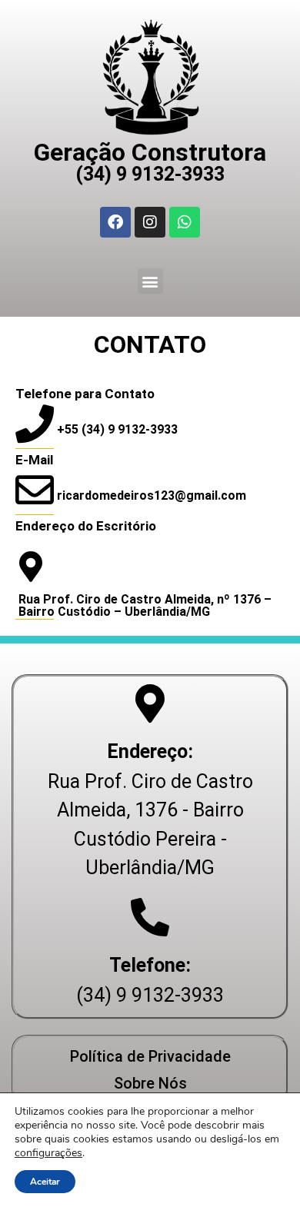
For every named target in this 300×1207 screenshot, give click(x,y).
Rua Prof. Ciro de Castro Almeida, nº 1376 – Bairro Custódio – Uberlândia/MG (145, 605)
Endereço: (150, 751)
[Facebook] (115, 222)
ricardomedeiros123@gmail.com (151, 495)
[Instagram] (150, 222)
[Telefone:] (150, 917)
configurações (48, 1153)
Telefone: (150, 965)
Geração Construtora (150, 152)
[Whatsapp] (184, 222)
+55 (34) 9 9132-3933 (117, 429)
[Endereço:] (150, 703)
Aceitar (45, 1181)
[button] (150, 281)
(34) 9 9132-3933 (150, 174)
